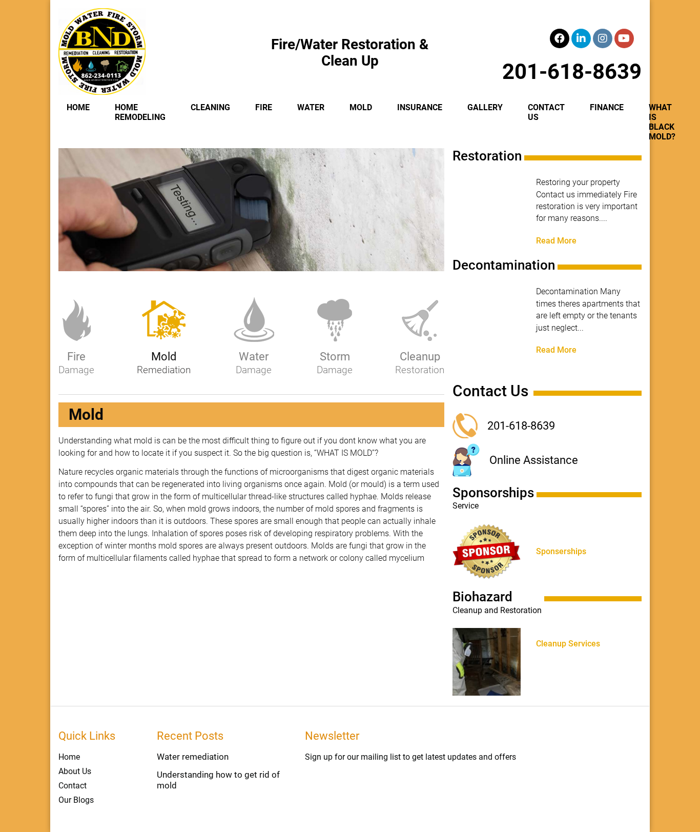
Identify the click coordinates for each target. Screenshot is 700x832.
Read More (556, 241)
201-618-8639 (572, 71)
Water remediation (193, 757)
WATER (310, 107)
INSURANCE (419, 107)
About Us (74, 771)
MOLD (360, 107)
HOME (78, 107)
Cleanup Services (568, 643)
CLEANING (210, 107)
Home (69, 757)
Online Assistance (533, 460)
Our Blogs (76, 800)
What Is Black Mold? (662, 122)
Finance (607, 107)
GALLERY (485, 107)
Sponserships (561, 551)
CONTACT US (546, 112)
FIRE (263, 107)
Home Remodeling (140, 112)
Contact (72, 785)
